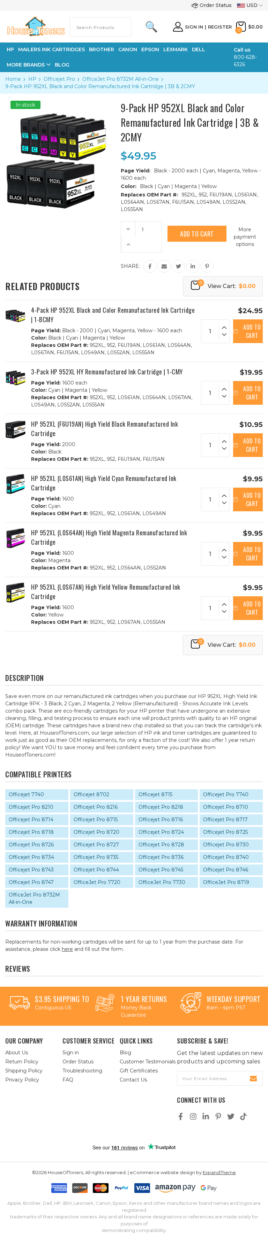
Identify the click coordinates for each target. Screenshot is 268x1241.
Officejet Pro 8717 (225, 819)
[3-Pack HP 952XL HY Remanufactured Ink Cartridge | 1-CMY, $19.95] (15, 377)
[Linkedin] (193, 266)
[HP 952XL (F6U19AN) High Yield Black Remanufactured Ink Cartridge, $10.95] (15, 429)
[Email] (164, 266)
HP (10, 49)
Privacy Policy (22, 1080)
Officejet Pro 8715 (96, 819)
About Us (16, 1052)
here (67, 949)
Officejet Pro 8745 (161, 870)
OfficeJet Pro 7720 (97, 882)
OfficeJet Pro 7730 (162, 882)
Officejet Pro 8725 (225, 832)
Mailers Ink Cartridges (51, 49)
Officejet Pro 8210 (31, 807)
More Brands (26, 65)
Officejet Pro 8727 (96, 844)
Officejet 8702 (91, 794)
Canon (127, 49)
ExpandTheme (219, 1172)
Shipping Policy (24, 1071)
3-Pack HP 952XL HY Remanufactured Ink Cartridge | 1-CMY (107, 371)
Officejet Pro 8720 (96, 832)
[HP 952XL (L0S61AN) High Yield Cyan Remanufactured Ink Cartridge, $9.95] (15, 484)
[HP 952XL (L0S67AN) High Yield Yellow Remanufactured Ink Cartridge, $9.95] (15, 592)
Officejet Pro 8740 (226, 857)
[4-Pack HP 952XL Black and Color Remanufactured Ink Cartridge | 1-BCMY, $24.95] (15, 315)
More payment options (245, 236)
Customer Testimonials (148, 1061)
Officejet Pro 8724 (161, 832)
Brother (101, 49)
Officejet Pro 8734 (31, 857)
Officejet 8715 (155, 794)
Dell (198, 49)
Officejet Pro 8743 (31, 870)
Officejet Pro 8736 (161, 857)
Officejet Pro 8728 (161, 844)
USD (252, 5)
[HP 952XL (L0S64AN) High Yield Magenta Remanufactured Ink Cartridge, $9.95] (15, 538)
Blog (62, 65)
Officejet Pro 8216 (96, 807)
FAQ (67, 1080)
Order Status (216, 5)
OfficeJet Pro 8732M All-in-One (34, 898)
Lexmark (175, 49)
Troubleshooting (82, 1071)
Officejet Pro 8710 (225, 807)
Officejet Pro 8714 (31, 819)
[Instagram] (193, 1116)
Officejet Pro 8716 (161, 819)
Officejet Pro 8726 (31, 844)
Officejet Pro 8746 (225, 870)
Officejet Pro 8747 (31, 882)
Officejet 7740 (26, 794)
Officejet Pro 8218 (161, 807)
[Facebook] (150, 266)
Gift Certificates (139, 1071)
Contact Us (133, 1080)
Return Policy (21, 1061)
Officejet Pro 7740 (225, 794)
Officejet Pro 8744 (96, 870)
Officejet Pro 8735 (96, 857)
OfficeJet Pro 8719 (226, 882)
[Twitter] (178, 266)
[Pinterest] (207, 266)
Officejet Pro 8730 (226, 844)
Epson (150, 49)
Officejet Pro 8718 (31, 832)
